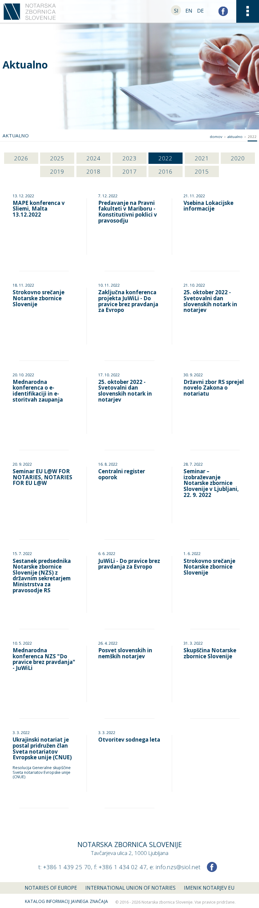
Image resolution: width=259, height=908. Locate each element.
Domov (216, 136)
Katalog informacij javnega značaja (66, 901)
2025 (57, 158)
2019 (57, 171)
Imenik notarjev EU (209, 888)
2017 (129, 171)
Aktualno (235, 136)
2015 (202, 171)
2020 (238, 158)
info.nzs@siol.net (178, 867)
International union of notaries (130, 888)
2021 (202, 158)
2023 (129, 158)
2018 (93, 171)
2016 (165, 171)
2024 (93, 158)
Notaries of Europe (51, 888)
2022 (165, 158)
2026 (21, 158)
